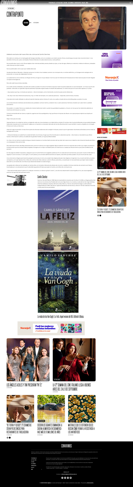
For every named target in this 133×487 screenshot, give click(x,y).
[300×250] (111, 88)
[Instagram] (65, 478)
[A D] (26, 22)
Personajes (11, 379)
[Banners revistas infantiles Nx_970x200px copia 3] (51, 336)
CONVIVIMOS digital (46, 482)
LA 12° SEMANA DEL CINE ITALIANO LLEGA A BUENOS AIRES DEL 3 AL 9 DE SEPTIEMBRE (72, 387)
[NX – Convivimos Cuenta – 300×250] (111, 69)
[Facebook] (62, 478)
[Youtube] (71, 478)
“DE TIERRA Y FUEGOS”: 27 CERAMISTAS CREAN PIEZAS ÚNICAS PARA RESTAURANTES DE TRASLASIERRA (19, 428)
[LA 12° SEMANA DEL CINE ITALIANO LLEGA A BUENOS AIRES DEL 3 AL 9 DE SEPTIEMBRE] (74, 359)
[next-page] (10, 438)
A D (30, 22)
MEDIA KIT (66, 472)
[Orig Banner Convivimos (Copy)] (111, 135)
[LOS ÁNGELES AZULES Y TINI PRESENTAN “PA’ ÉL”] (28, 359)
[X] (68, 478)
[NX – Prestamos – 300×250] (111, 107)
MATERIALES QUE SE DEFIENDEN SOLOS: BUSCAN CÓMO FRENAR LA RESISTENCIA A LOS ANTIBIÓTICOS (81, 428)
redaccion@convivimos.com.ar (69, 474)
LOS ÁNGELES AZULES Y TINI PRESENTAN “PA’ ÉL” (24, 385)
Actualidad (11, 8)
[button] (130, 2)
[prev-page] (7, 438)
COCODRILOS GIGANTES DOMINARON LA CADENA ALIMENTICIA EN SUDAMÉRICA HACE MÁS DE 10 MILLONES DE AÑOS (49, 428)
